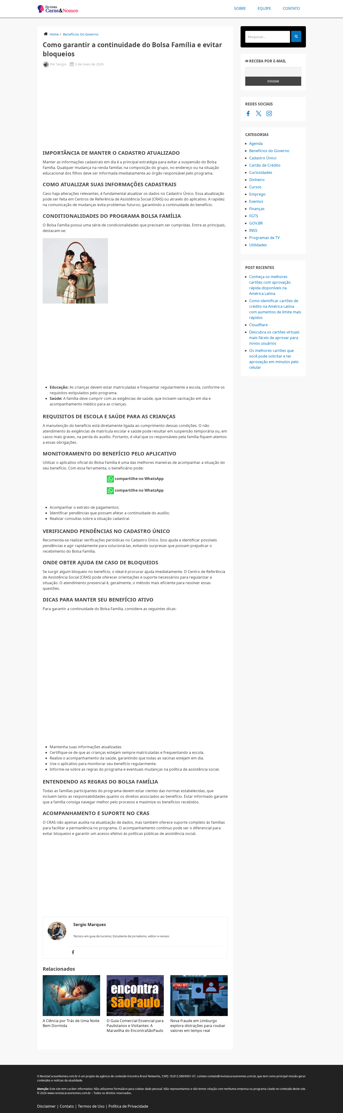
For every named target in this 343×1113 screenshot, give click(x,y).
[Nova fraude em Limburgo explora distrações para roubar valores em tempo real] (199, 995)
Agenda (256, 143)
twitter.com (259, 113)
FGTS (253, 215)
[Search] (296, 36)
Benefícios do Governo (80, 34)
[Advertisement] (135, 108)
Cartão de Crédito (264, 165)
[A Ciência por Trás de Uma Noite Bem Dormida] (71, 995)
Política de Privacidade (128, 1106)
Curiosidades (260, 172)
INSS (253, 230)
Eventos (256, 201)
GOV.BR (256, 223)
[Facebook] (73, 952)
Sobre (240, 8)
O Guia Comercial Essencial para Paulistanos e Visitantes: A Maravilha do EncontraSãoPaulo (135, 1025)
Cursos (255, 187)
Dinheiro (257, 179)
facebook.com (248, 113)
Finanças (257, 208)
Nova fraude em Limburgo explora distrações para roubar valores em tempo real (197, 1025)
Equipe (264, 8)
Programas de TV (264, 237)
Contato (291, 8)
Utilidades (258, 244)
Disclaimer (46, 1106)
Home (54, 34)
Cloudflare (258, 324)
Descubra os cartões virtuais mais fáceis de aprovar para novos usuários (274, 337)
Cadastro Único (262, 158)
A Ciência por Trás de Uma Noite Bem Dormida (71, 1023)
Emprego (257, 194)
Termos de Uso (91, 1106)
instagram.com (269, 113)
